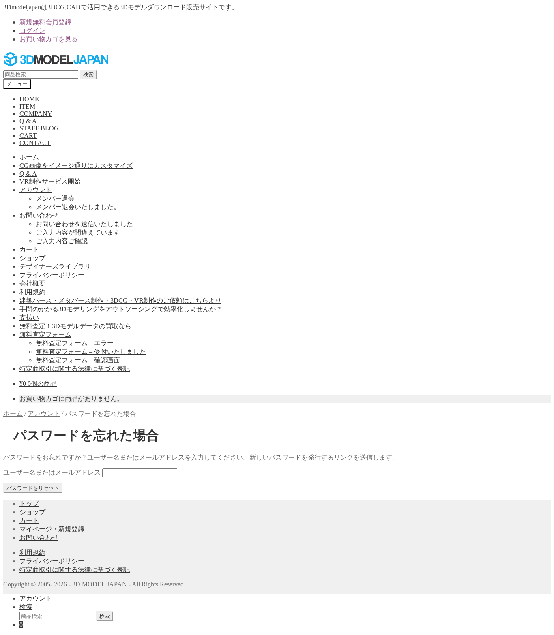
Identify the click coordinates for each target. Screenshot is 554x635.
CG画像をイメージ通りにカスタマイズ (76, 165)
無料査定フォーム (45, 334)
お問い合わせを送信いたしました (84, 223)
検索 (88, 74)
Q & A (28, 121)
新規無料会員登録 (45, 22)
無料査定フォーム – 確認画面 (78, 360)
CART (28, 135)
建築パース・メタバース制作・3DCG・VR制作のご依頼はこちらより (120, 300)
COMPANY (35, 113)
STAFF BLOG (39, 128)
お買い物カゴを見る (48, 39)
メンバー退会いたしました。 (78, 206)
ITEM (27, 106)
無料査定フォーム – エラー (75, 343)
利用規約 (32, 292)
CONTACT (35, 142)
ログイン (32, 30)
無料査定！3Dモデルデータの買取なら (75, 326)
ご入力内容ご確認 (62, 240)
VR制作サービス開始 (50, 181)
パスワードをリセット (32, 488)
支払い (29, 317)
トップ (29, 503)
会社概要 (32, 283)
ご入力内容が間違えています (78, 232)
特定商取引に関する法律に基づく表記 (74, 368)
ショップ (32, 257)
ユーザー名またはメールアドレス (52, 472)
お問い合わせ (38, 215)
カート (29, 249)
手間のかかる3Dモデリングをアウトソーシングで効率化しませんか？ (120, 309)
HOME (29, 99)
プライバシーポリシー (51, 275)
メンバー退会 (55, 198)
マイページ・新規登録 (51, 529)
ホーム (29, 157)
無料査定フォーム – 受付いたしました (91, 351)
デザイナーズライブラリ (55, 266)
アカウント (35, 189)
